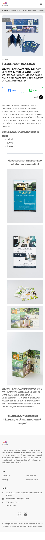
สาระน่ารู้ (5, 479)
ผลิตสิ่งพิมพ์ (15, 10)
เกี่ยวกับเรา (6, 476)
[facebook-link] (19, 514)
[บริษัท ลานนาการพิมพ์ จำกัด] (5, 3)
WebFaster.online (35, 526)
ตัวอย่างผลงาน (32, 479)
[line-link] (25, 514)
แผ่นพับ (5, 59)
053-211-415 (11, 506)
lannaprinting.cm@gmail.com (17, 499)
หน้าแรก (5, 10)
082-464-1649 (12, 502)
